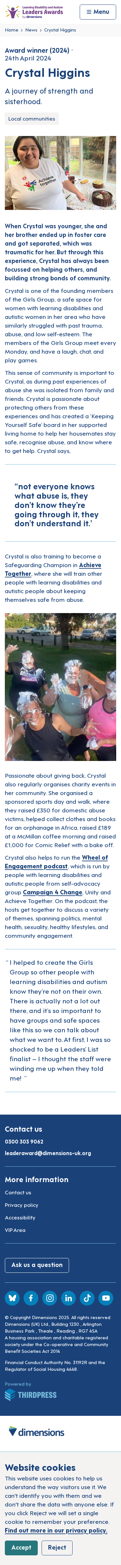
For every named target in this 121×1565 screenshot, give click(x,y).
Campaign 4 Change (52, 891)
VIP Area (15, 1229)
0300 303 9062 (24, 1141)
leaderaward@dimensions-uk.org (48, 1152)
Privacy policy (21, 1204)
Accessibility (20, 1217)
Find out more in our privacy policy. (56, 1529)
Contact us (18, 1192)
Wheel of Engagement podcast (56, 861)
